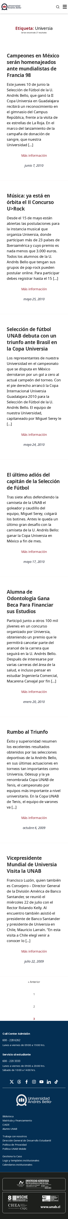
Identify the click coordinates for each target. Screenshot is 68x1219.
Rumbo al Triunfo (27, 731)
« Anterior (34, 982)
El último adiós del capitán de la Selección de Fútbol (33, 481)
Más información (34, 155)
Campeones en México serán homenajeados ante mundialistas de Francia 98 (33, 65)
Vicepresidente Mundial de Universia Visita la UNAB (32, 864)
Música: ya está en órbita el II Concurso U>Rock (30, 202)
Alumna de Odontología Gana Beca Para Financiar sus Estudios (30, 601)
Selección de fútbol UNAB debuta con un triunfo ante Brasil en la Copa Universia (32, 339)
